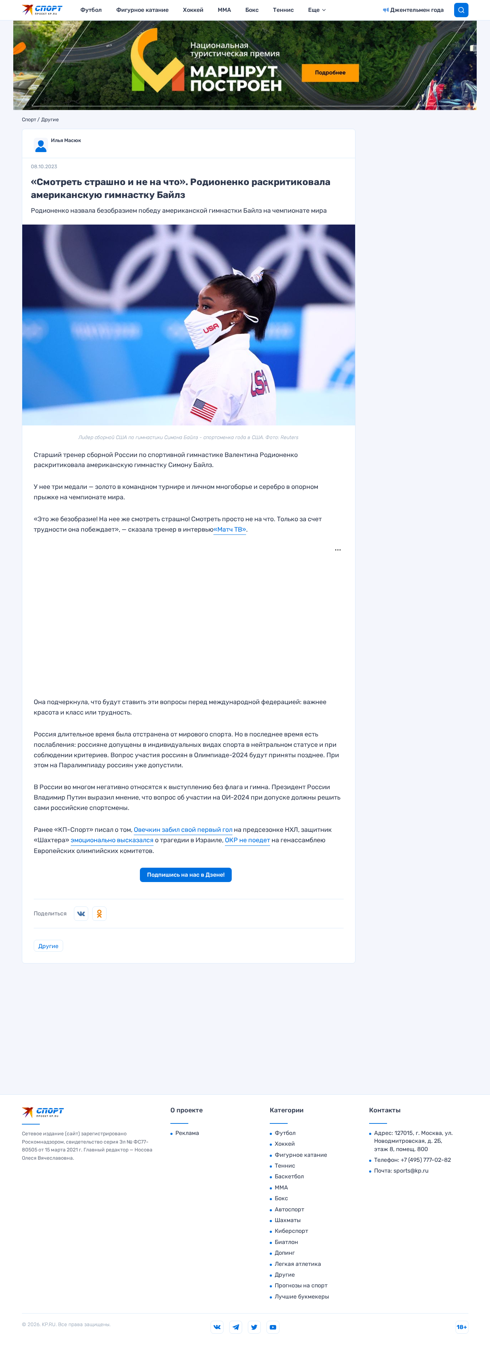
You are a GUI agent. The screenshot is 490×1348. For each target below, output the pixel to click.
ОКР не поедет (247, 840)
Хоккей (193, 9)
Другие (50, 120)
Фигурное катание (142, 9)
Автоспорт (289, 1209)
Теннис (283, 9)
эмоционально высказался (112, 840)
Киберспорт (291, 1230)
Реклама (187, 1133)
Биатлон (286, 1242)
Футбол (91, 9)
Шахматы (288, 1220)
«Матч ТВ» (229, 529)
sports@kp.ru (411, 1170)
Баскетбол (289, 1176)
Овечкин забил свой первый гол (183, 830)
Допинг (285, 1252)
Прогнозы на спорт (301, 1285)
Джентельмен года (417, 9)
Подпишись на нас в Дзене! (186, 874)
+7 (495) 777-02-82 (426, 1159)
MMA (224, 9)
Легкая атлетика (298, 1263)
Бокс (252, 9)
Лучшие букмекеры (302, 1296)
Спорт (29, 120)
